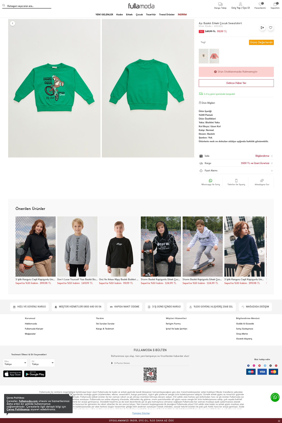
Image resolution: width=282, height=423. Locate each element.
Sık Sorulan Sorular (105, 324)
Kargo (237, 163)
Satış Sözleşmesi (244, 329)
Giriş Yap (236, 8)
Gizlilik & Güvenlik (245, 324)
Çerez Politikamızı (18, 409)
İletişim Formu (173, 324)
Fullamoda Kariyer (34, 329)
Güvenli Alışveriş (244, 339)
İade (230, 156)
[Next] (261, 251)
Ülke (6, 361)
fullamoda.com (28, 401)
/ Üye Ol (245, 8)
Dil (33, 361)
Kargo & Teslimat (105, 329)
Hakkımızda (31, 324)
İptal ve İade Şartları (176, 329)
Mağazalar (30, 334)
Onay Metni (242, 334)
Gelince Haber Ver (236, 83)
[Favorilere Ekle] (270, 27)
